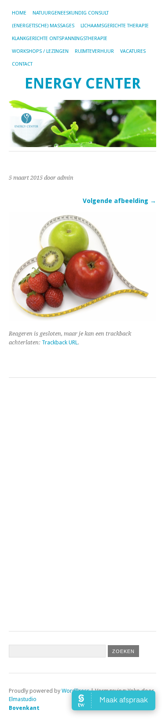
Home (19, 13)
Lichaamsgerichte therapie (115, 26)
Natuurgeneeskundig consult (71, 13)
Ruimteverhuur (94, 51)
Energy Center (83, 83)
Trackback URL (60, 342)
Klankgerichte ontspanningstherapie (59, 38)
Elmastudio (23, 699)
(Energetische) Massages (43, 26)
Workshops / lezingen (40, 51)
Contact (22, 64)
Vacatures (133, 51)
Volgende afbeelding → (119, 200)
